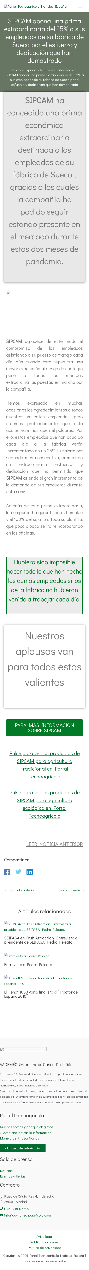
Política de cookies (44, 1242)
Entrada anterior (20, 890)
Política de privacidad (44, 1247)
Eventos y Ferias (12, 1176)
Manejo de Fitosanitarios (19, 1138)
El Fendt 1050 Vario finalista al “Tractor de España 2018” (41, 994)
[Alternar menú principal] (80, 6)
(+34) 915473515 (16, 1208)
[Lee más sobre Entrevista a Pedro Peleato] (26, 955)
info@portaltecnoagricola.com (27, 1215)
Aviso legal (44, 1236)
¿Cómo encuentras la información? (26, 1132)
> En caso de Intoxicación (22, 1148)
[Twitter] (18, 872)
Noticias (6, 1170)
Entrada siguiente (68, 890)
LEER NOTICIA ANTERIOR (54, 844)
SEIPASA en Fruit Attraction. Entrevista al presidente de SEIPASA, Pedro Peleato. (41, 940)
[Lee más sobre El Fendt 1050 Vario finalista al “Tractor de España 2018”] (44, 980)
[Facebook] (7, 872)
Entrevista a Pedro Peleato (28, 964)
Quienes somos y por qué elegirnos (26, 1126)
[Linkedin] (29, 872)
